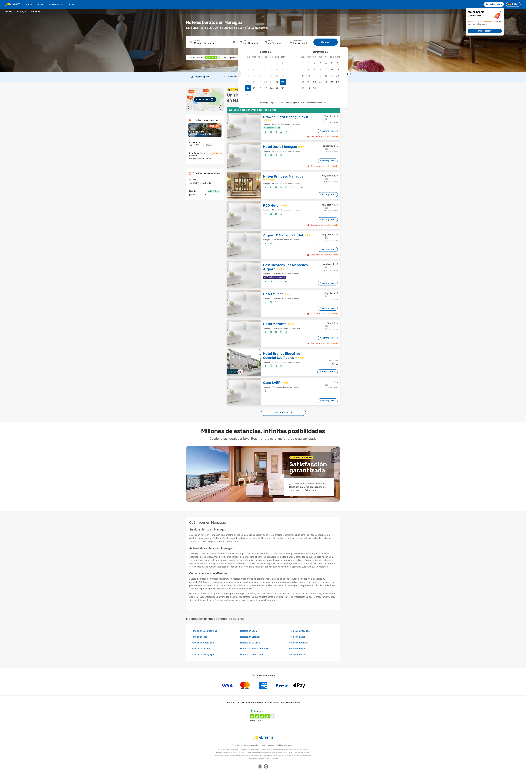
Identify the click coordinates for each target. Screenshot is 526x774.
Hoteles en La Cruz (250, 642)
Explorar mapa (203, 99)
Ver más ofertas (283, 412)
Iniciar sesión (484, 31)
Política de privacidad (286, 745)
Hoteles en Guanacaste (252, 654)
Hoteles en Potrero (298, 642)
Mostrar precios (328, 131)
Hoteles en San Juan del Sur (254, 648)
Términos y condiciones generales (245, 745)
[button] (234, 42)
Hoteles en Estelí (297, 637)
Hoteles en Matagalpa (202, 654)
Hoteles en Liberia (200, 648)
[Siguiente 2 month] (348, 74)
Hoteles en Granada (250, 637)
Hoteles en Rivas (297, 648)
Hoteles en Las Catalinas (204, 631)
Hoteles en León (248, 631)
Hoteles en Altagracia (202, 642)
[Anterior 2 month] (238, 74)
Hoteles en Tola (199, 637)
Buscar (325, 42)
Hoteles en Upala (297, 654)
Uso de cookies (268, 745)
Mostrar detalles (327, 371)
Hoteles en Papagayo (300, 631)
